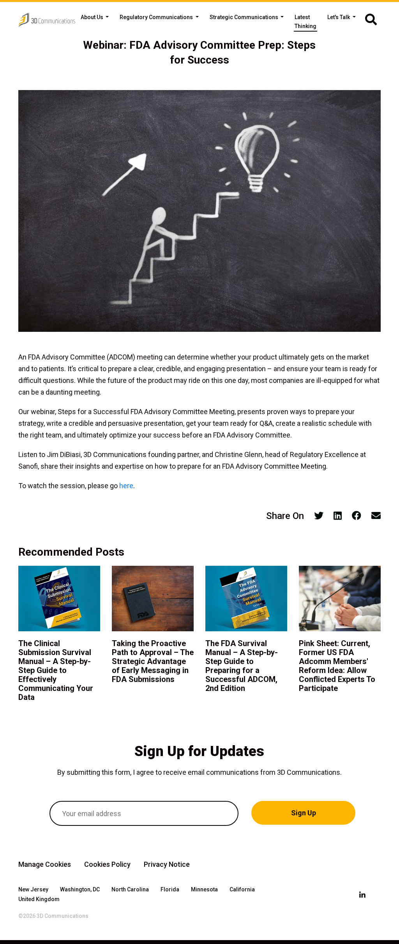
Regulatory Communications (157, 17)
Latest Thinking (305, 21)
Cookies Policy (107, 864)
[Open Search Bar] (371, 20)
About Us (92, 17)
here (126, 486)
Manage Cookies (44, 864)
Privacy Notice (167, 864)
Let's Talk (339, 17)
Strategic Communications (244, 17)
